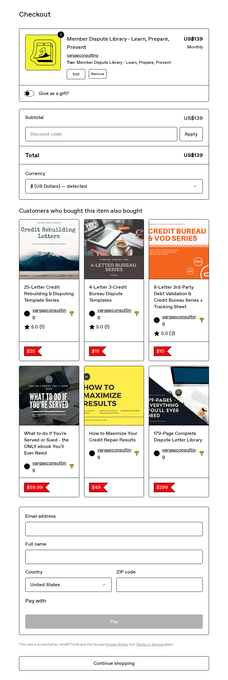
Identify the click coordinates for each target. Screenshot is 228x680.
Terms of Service (150, 644)
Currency (35, 173)
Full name (35, 544)
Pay (114, 621)
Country (33, 572)
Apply (191, 134)
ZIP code (126, 572)
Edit (76, 74)
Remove (97, 74)
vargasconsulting (82, 55)
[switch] (29, 93)
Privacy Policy (117, 644)
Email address (40, 516)
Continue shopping (114, 663)
